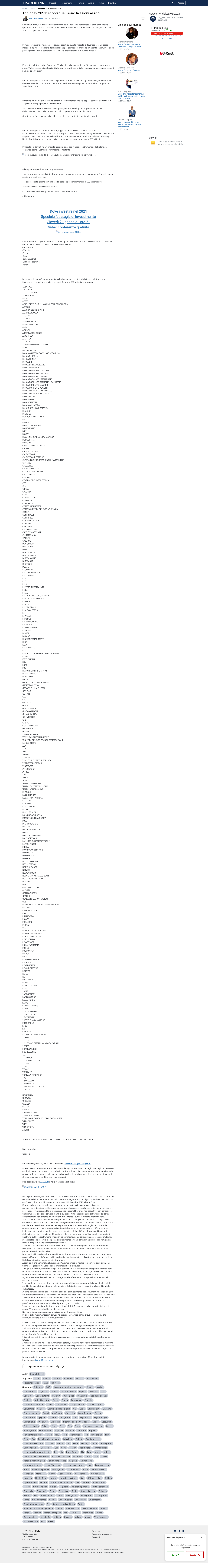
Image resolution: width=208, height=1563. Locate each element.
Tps (65, 1512)
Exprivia (92, 1430)
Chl (74, 1408)
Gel (68, 1443)
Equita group (30, 1430)
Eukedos (70, 1430)
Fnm (107, 1434)
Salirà (176, 1554)
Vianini (88, 1517)
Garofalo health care (33, 1443)
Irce (96, 1456)
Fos (33, 1439)
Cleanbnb (107, 1408)
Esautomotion (45, 1430)
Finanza (79, 1378)
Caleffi (49, 1404)
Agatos (90, 1387)
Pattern (86, 1482)
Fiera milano (76, 1434)
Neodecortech (65, 1473)
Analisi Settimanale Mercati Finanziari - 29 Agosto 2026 (129, 45)
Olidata (108, 1478)
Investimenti (92, 1378)
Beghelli (27, 1400)
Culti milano (29, 1417)
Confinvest (57, 1413)
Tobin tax (55, 1382)
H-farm (73, 1447)
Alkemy (54, 1391)
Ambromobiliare (68, 1391)
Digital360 (43, 1421)
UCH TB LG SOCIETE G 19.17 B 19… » (166, 33)
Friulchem (67, 1439)
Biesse (55, 1400)
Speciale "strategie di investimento (68, 216)
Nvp (82, 1478)
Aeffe (48, 1387)
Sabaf (60, 1495)
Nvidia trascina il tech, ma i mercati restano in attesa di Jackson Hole (129, 124)
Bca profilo (82, 1395)
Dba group (65, 1417)
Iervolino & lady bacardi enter (37, 1452)
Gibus (94, 1443)
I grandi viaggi (100, 1447)
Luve (90, 1465)
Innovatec (77, 1456)
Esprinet (59, 1430)
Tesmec (37, 1512)
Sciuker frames (39, 1499)
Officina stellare (94, 1478)
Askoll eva (93, 1391)
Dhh (75, 1417)
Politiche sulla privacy (100, 1552)
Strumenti (67, 3)
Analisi (91, 3)
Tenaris (27, 1512)
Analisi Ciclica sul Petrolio (129, 70)
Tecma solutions (89, 1508)
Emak (77, 1426)
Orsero (43, 1482)
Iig (62, 1452)
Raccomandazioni (32, 1382)
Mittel (85, 1469)
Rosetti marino (47, 1495)
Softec (81, 1504)
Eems (54, 1426)
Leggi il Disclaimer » (44, 1360)
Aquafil (82, 1391)
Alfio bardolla (30, 1391)
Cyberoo (52, 1417)
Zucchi (51, 1521)
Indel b (107, 1452)
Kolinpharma (86, 1460)
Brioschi (88, 1400)
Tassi (45, 1382)
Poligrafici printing (80, 1486)
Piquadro (64, 1486)
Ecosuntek (106, 1421)
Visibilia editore (31, 1521)
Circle (82, 1408)
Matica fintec (73, 1469)
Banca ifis (28, 1395)
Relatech (103, 1491)
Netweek (28, 1478)
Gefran (60, 1443)
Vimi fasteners (100, 1517)
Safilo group (86, 1495)
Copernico (70, 1413)
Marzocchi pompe (40, 1469)
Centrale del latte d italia (59, 1408)
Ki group (73, 1460)
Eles (70, 1426)
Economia (68, 1378)
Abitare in (38, 1387)
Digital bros (85, 1417)
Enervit (109, 1426)
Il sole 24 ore (72, 1452)
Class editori (93, 1408)
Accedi (181, 3)
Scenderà (195, 1554)
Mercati (52, 3)
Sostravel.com (72, 1508)
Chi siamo (96, 1531)
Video (101, 3)
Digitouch (55, 1421)
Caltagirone (61, 1404)
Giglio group (106, 1443)
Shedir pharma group (34, 1504)
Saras (26, 1499)
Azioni (37, 1378)
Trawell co (75, 1512)
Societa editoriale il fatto (64, 1504)
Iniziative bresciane (61, 1456)
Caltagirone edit (77, 1404)
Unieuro (68, 1517)
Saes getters (71, 1495)
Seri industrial (65, 1499)
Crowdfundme (84, 1413)
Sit (48, 1504)
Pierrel (27, 1486)
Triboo (99, 1512)
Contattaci (96, 1537)
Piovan (53, 1486)
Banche (46, 1378)
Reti (35, 1495)
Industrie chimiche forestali (36, 1456)
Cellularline (29, 1408)
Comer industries (32, 1413)
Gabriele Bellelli (36, 18)
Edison (45, 1426)
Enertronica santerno (93, 1426)
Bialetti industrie (41, 1400)
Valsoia (78, 1517)
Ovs (77, 1482)
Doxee (95, 1421)
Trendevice (88, 1512)
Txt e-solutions (30, 1517)
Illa (82, 1452)
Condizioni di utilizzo (67, 1552)
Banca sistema (42, 1395)
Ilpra (89, 1452)
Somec (59, 1508)
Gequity (84, 1443)
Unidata (57, 1517)
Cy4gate (41, 1417)
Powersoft (41, 1491)
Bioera (65, 1400)
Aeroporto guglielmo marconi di (68, 1387)
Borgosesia (76, 1400)
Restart (27, 1495)
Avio (103, 1391)
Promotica (63, 1491)
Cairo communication (33, 1404)
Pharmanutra (99, 1482)
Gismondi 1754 (30, 1447)
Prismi (52, 1491)
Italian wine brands (57, 1460)
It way (104, 1456)
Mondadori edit (98, 1469)
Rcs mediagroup (88, 1491)
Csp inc (98, 1413)
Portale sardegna (100, 1486)
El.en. (62, 1426)
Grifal (63, 1447)
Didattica (112, 3)
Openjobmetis (30, 1482)
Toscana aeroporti (52, 1512)
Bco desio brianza (99, 1395)
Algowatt (43, 1391)
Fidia (65, 1434)
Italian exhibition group (34, 1460)
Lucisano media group (74, 1465)
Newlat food (40, 1478)
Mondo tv (28, 1473)
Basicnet (56, 1395)
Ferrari (49, 1434)
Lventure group (102, 1465)
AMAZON (44, 1181)
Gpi (56, 1447)
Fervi (57, 1434)
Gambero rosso (93, 1439)
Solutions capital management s (38, 1508)
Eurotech (82, 1430)
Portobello (28, 1491)
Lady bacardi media (33, 1465)
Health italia (84, 1447)
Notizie (81, 3)
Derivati (57, 1378)
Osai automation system (61, 1482)
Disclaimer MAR (83, 1552)
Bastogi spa (68, 1395)
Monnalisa (41, 1473)
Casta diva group (95, 1404)
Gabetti (79, 1439)
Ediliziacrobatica (31, 1426)
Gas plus (50, 1443)
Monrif (52, 1473)
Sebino (52, 1499)
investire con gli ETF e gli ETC (78, 1163)
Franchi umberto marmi (49, 1439)
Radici (74, 1491)
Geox (75, 1443)
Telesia (103, 1508)
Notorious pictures (68, 1478)
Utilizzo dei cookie (117, 1552)
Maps (26, 1469)
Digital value (29, 1421)
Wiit (43, 1521)
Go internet (46, 1447)
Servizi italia (80, 1499)
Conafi (46, 1413)
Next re (53, 1478)
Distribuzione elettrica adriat (76, 1421)
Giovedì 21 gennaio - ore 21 (68, 222)
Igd (55, 1452)
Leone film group (53, 1465)
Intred (88, 1456)
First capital (96, 1434)
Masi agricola (58, 1469)
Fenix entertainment (33, 1434)
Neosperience (81, 1473)
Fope (26, 1439)
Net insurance (97, 1473)
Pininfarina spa (40, 1486)
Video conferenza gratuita (68, 227)
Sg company (94, 1499)
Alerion (100, 1387)
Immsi (97, 1452)
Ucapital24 (45, 1517)
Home (24, 8)
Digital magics (100, 1417)
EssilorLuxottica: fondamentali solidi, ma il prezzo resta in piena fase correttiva (131, 96)
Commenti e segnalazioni (102, 1534)
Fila (86, 1434)
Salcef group (101, 1495)
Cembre (41, 1408)
